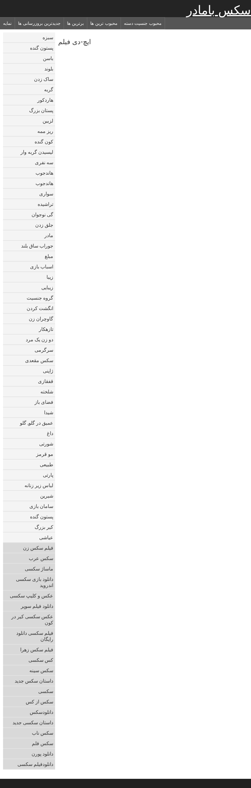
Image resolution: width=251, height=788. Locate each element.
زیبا (50, 277)
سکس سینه (41, 670)
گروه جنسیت (40, 298)
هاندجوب (44, 173)
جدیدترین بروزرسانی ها (39, 23)
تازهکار (46, 329)
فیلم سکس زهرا (36, 649)
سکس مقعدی (39, 360)
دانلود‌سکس (41, 712)
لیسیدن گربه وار (37, 152)
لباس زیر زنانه (38, 485)
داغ (50, 433)
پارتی (48, 475)
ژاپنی (48, 371)
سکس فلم (42, 743)
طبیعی (46, 464)
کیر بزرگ (44, 527)
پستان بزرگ (41, 110)
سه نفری (44, 162)
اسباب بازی (41, 266)
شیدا (48, 412)
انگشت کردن (40, 308)
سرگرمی (44, 350)
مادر (48, 235)
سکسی (45, 691)
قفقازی (45, 381)
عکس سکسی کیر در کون (32, 619)
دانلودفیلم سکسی (35, 764)
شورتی (46, 444)
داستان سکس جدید (34, 681)
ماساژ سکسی (39, 569)
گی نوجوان (42, 214)
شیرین (46, 496)
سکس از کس (39, 702)
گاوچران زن (41, 319)
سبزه (48, 37)
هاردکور (45, 100)
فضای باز (44, 402)
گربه (48, 89)
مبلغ (49, 256)
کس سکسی (40, 660)
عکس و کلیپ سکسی (31, 596)
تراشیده (45, 204)
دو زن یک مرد (39, 339)
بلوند (48, 69)
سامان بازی (41, 506)
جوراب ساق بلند (37, 246)
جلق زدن (44, 225)
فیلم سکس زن (38, 548)
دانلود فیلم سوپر (37, 606)
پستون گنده (41, 48)
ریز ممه (45, 131)
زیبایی (47, 287)
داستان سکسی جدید (33, 722)
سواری (46, 194)
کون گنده (44, 141)
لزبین (48, 121)
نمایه (7, 23)
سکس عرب (41, 558)
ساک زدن (43, 79)
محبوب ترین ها (103, 23)
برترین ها (75, 23)
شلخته (46, 391)
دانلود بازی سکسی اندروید (34, 582)
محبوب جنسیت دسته (143, 23)
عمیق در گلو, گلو (36, 423)
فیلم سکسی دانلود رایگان (34, 636)
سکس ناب (42, 733)
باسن (48, 58)
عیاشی (46, 537)
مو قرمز (44, 454)
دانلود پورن (42, 754)
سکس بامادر (218, 10)
